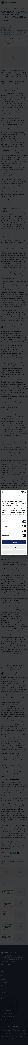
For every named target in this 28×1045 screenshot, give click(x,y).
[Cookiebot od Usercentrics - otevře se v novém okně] (20, 492)
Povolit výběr (14, 547)
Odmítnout (14, 552)
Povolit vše (14, 542)
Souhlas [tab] (5, 495)
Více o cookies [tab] (22, 495)
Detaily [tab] (13, 495)
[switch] (24, 526)
